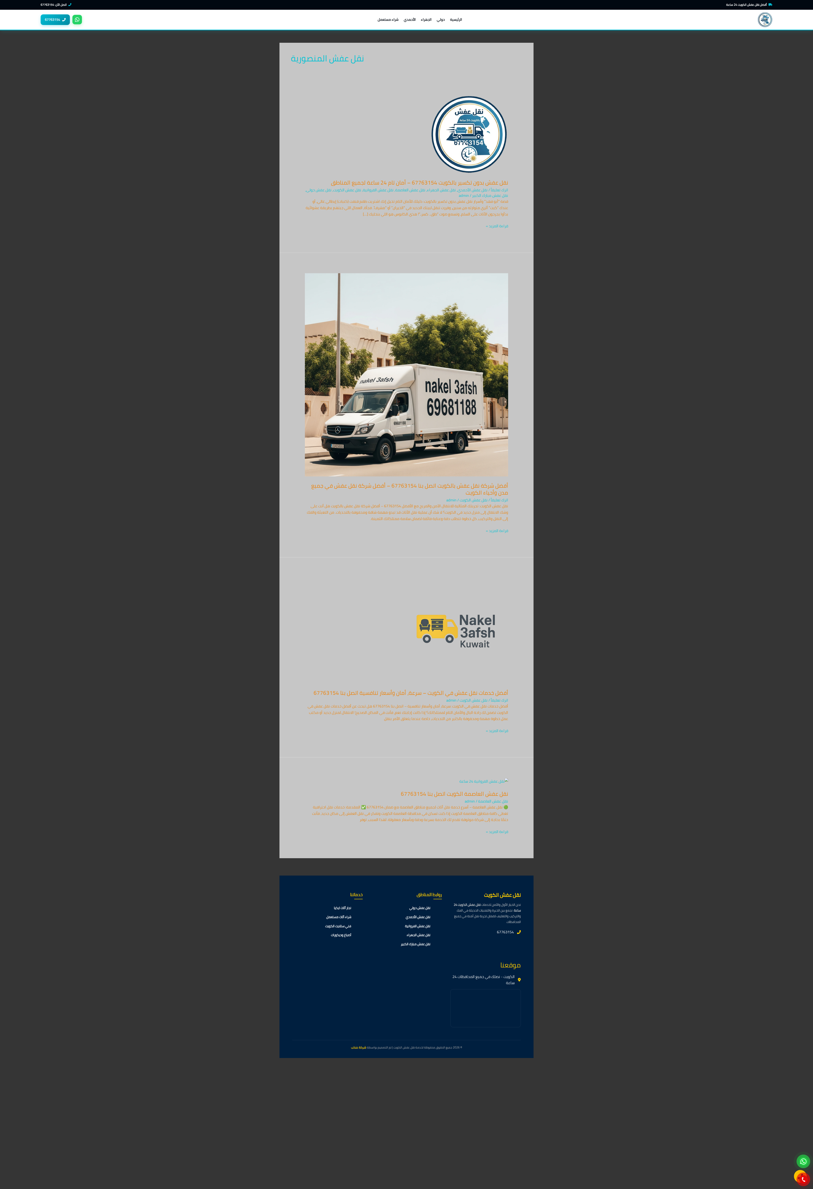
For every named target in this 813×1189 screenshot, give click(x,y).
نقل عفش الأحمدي (473, 189)
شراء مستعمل (388, 19)
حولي (441, 19)
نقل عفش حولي (319, 189)
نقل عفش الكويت (347, 189)
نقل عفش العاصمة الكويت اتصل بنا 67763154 (454, 794)
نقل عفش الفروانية (378, 189)
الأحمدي (410, 19)
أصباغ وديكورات (341, 935)
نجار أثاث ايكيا (342, 908)
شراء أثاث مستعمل (338, 917)
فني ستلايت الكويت (338, 926)
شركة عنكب (358, 1047)
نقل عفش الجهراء (441, 189)
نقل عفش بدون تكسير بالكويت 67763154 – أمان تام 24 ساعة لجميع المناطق (419, 182)
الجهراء (426, 19)
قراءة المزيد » (497, 226)
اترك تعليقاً (499, 189)
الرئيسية (456, 19)
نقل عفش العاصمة (410, 189)
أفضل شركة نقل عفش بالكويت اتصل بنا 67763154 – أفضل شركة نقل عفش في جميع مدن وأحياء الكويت (409, 489)
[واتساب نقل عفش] (77, 19)
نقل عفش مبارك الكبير (490, 195)
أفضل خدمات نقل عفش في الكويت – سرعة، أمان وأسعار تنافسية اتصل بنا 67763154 (411, 693)
